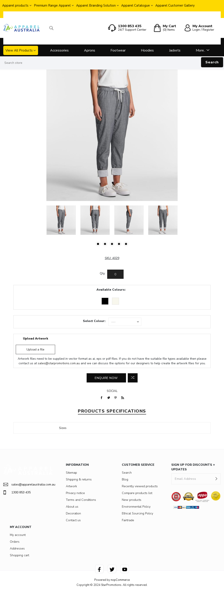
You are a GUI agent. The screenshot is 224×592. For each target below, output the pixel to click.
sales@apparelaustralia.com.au (32, 484)
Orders (14, 542)
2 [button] (105, 244)
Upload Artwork (35, 338)
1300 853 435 (21, 492)
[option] (61, 220)
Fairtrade (128, 520)
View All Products (19, 50)
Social (112, 391)
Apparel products (15, 5)
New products (131, 500)
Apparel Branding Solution (96, 5)
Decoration (73, 513)
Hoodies (147, 50)
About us (72, 507)
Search (212, 62)
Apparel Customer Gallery (175, 5)
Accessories (59, 50)
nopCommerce (120, 580)
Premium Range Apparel (52, 5)
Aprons (89, 50)
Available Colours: (111, 290)
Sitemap (71, 473)
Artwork (71, 486)
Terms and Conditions (81, 500)
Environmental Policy (136, 507)
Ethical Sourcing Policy (137, 513)
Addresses (17, 548)
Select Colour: (94, 321)
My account (18, 535)
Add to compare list (133, 377)
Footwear (118, 50)
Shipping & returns (79, 479)
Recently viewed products (140, 486)
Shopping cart (19, 555)
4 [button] (119, 244)
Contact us (73, 520)
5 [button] (126, 244)
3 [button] (112, 244)
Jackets (174, 50)
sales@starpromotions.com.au (59, 363)
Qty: (102, 273)
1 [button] (98, 244)
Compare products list (137, 493)
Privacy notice (75, 493)
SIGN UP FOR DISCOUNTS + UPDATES (193, 467)
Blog (125, 479)
